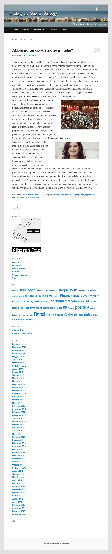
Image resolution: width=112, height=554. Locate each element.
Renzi (39, 314)
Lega (31, 301)
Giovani (15, 262)
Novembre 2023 (19, 347)
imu (13, 301)
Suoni (15, 277)
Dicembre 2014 (19, 440)
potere (92, 308)
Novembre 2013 (19, 461)
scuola (79, 314)
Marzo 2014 (17, 449)
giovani (76, 295)
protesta (30, 315)
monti (93, 301)
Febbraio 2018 (18, 405)
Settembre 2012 (19, 495)
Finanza (66, 295)
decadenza (30, 295)
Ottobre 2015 (18, 424)
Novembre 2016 (19, 415)
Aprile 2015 (17, 430)
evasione (56, 296)
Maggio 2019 (18, 378)
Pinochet (71, 308)
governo (86, 296)
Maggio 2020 (18, 356)
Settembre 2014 (19, 446)
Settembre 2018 (19, 393)
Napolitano (17, 307)
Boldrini (56, 194)
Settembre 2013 (19, 467)
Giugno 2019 (18, 375)
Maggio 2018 (18, 399)
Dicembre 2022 (19, 350)
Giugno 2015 (18, 427)
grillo (96, 295)
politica (82, 307)
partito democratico (20, 197)
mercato (71, 301)
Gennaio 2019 (18, 384)
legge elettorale (41, 301)
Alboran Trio (17, 330)
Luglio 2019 (17, 371)
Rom (48, 314)
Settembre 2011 (19, 508)
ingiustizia (19, 301)
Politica (35, 194)
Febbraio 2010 (18, 511)
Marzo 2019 (17, 381)
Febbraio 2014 (18, 452)
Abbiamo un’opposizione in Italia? (42, 50)
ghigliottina (79, 194)
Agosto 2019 (17, 368)
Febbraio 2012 (18, 504)
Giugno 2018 (18, 396)
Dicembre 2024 (19, 344)
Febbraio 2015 (18, 436)
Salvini (70, 314)
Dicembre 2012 (19, 489)
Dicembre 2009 (19, 514)
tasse (97, 315)
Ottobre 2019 (18, 362)
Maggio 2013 (18, 477)
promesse (22, 315)
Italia (26, 301)
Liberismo (55, 300)
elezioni (47, 295)
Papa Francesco (33, 307)
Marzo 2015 (17, 433)
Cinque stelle (65, 194)
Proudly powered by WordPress (56, 543)
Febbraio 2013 (18, 486)
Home (15, 29)
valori (32, 319)
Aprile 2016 (17, 418)
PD (65, 307)
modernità (83, 301)
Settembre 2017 (19, 409)
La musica (53, 29)
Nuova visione (18, 268)
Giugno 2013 (18, 474)
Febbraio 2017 (18, 412)
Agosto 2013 (17, 470)
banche (15, 290)
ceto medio (53, 290)
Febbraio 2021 (18, 353)
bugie (46, 290)
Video (64, 29)
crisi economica (18, 296)
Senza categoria (19, 274)
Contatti (25, 29)
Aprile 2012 (17, 501)
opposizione (90, 194)
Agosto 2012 (17, 498)
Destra (39, 295)
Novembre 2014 (19, 443)
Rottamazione (58, 314)
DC (73, 194)
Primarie (15, 315)
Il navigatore (39, 29)
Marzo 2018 (17, 402)
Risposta (34, 197)
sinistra (89, 314)
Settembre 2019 (19, 365)
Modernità (27, 194)
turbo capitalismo (21, 319)
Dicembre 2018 (19, 387)
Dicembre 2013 (19, 458)
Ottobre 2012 (18, 492)
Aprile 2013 (17, 480)
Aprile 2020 (17, 359)
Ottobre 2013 (18, 464)
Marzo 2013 (17, 483)
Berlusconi (28, 289)
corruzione (91, 290)
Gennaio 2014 (18, 455)
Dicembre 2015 (19, 421)
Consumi (81, 290)
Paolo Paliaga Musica (22, 333)
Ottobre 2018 (18, 390)
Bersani (40, 290)
